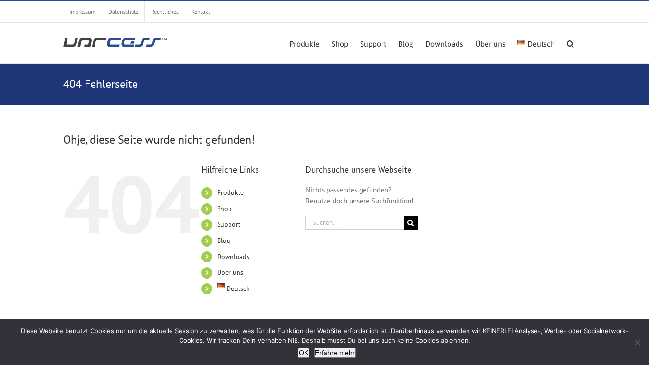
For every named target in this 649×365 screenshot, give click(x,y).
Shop (224, 208)
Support (228, 224)
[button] (570, 43)
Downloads (233, 256)
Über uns (230, 272)
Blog (223, 240)
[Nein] (637, 342)
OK (303, 352)
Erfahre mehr (335, 352)
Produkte (230, 192)
